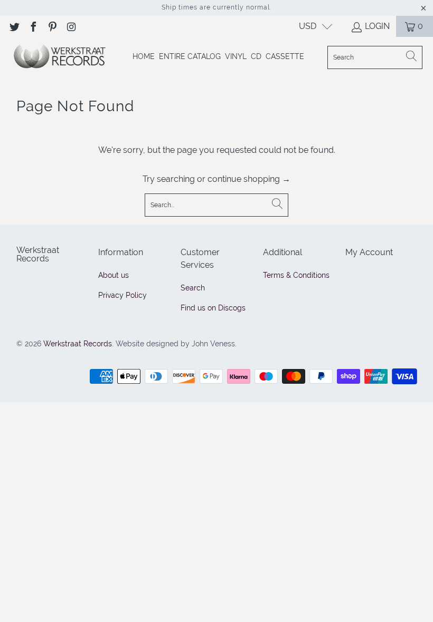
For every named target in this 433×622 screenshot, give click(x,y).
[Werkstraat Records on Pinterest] (52, 26)
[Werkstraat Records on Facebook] (33, 26)
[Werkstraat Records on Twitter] (14, 26)
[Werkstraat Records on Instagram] (71, 26)
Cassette (285, 56)
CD (256, 56)
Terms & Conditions (296, 275)
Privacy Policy (122, 295)
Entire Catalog (190, 56)
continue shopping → (249, 179)
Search (193, 288)
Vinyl (236, 56)
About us (113, 275)
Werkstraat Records (77, 343)
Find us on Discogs (213, 308)
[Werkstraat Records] (59, 57)
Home (144, 56)
